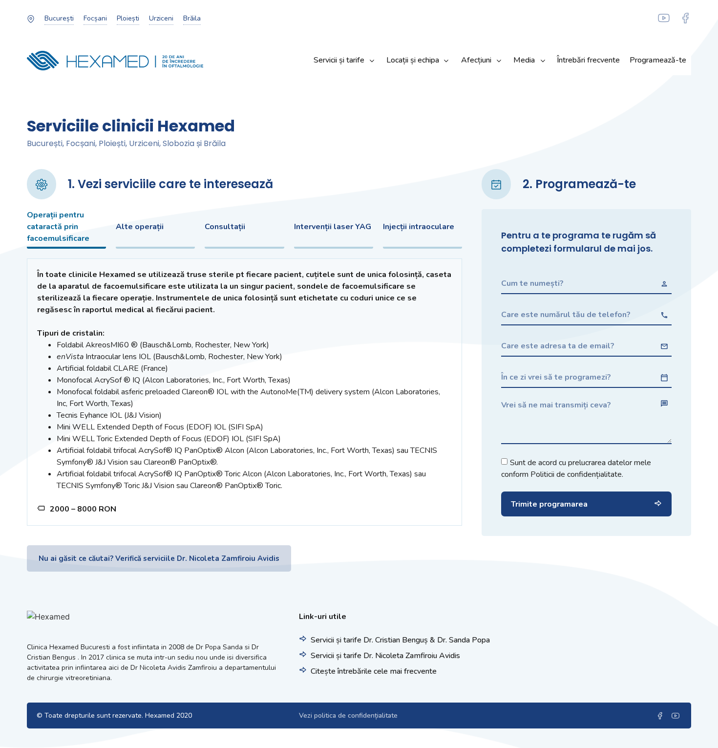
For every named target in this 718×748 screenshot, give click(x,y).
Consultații (225, 226)
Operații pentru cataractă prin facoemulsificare (58, 227)
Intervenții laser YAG (332, 226)
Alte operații (140, 226)
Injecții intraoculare (418, 226)
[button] (59, 18)
